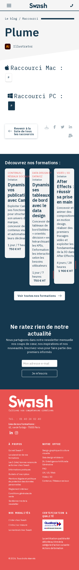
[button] (9, 5)
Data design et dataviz (52, 457)
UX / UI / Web (48, 472)
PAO (44, 468)
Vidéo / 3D (47, 476)
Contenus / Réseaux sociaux (55, 480)
